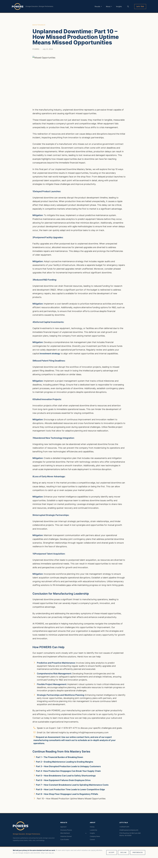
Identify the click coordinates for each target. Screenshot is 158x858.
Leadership (93, 830)
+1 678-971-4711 (124, 827)
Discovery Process (66, 830)
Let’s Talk (140, 6)
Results (97, 6)
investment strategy (50, 353)
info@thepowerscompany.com (128, 830)
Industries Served (65, 836)
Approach (63, 827)
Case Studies (64, 839)
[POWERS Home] (18, 6)
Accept (111, 852)
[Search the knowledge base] (128, 6)
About (108, 6)
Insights (119, 6)
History (92, 827)
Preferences (138, 852)
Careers (92, 839)
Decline (123, 852)
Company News (95, 836)
